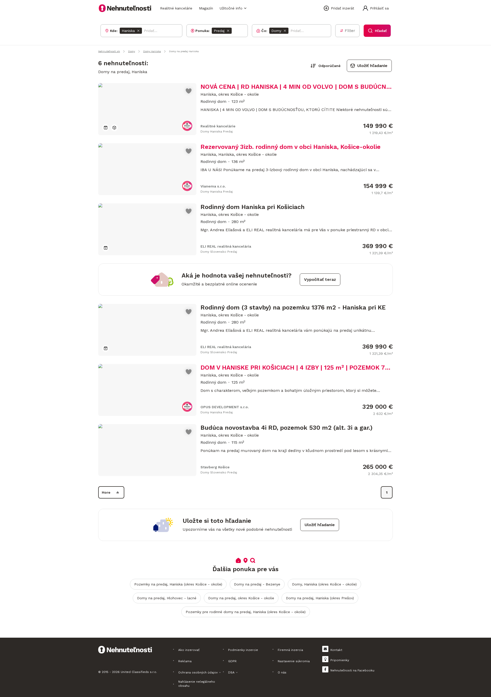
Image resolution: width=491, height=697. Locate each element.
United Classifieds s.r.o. (139, 672)
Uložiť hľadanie (372, 65)
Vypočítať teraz (320, 279)
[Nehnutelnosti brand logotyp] (125, 8)
